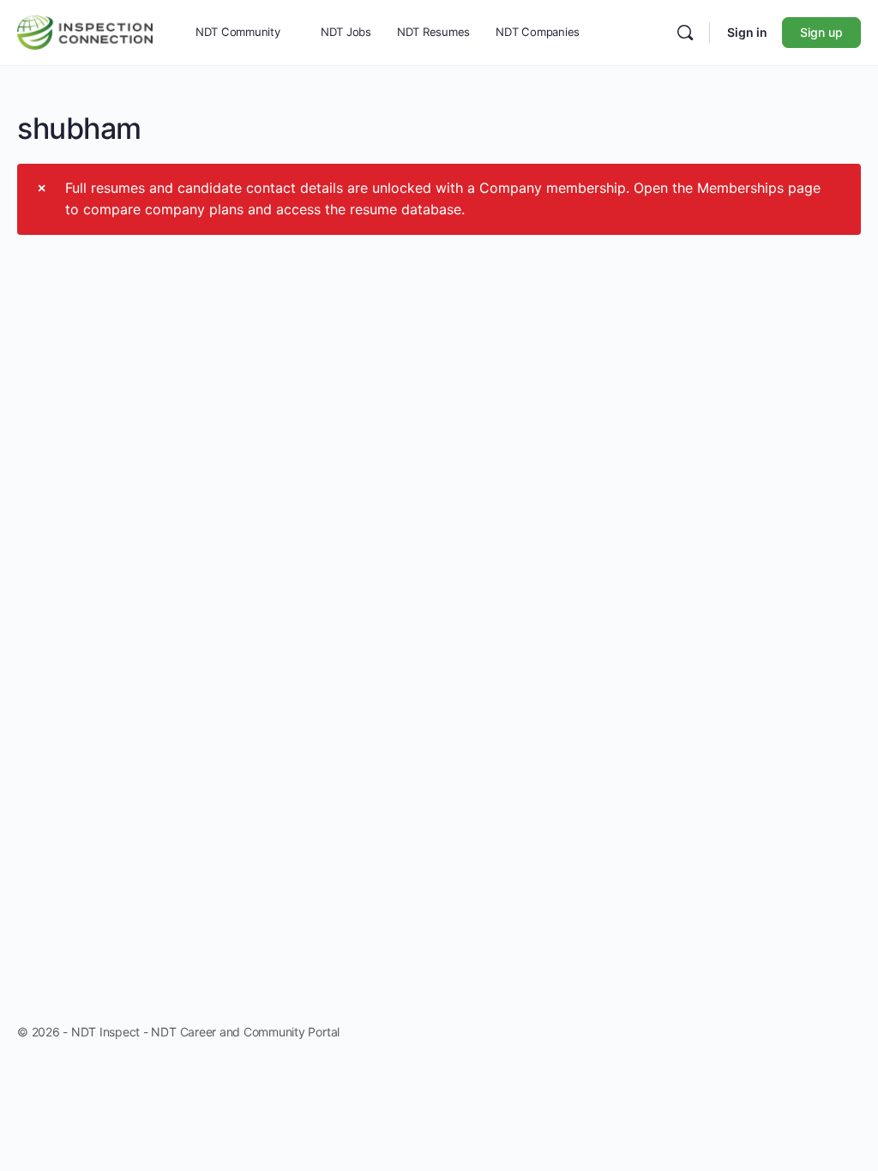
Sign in (747, 32)
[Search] (685, 32)
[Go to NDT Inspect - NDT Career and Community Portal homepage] (85, 30)
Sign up (821, 32)
